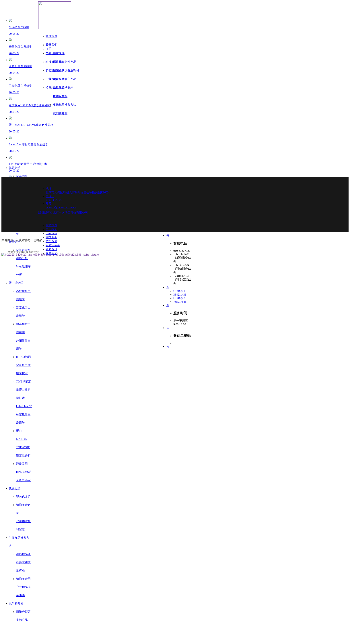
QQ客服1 (179, 290)
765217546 (179, 301)
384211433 (179, 294)
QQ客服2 (179, 298)
